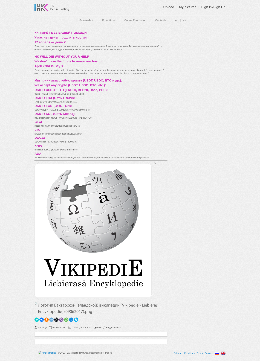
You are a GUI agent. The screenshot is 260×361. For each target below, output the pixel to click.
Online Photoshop (135, 20)
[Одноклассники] (46, 320)
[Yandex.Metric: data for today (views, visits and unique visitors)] (47, 352)
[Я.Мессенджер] (36, 320)
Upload (168, 7)
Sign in (206, 7)
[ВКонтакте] (41, 320)
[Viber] (61, 320)
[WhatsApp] (66, 320)
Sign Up (219, 7)
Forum (200, 353)
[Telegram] (51, 320)
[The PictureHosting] (59, 7)
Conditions (108, 20)
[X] (56, 320)
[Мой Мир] (71, 320)
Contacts (160, 20)
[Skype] (76, 320)
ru (176, 20)
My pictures (188, 7)
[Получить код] (35, 303)
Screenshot (86, 20)
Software (178, 353)
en (184, 20)
